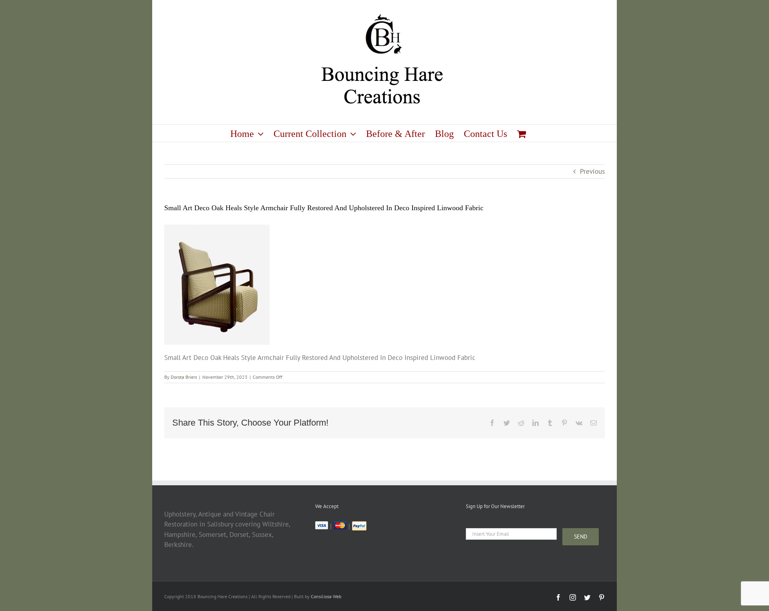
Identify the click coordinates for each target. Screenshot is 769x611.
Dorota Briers (184, 377)
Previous (592, 171)
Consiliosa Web (326, 596)
